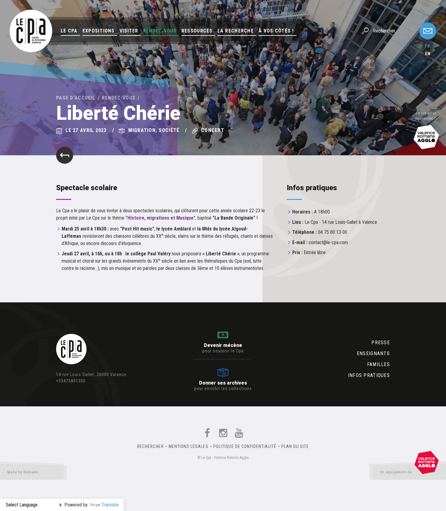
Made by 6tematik (22, 472)
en (428, 53)
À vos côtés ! (276, 31)
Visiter (129, 31)
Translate (110, 505)
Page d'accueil (75, 98)
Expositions (99, 31)
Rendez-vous (160, 31)
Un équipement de (396, 472)
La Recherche (236, 31)
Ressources (197, 31)
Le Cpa (69, 31)
